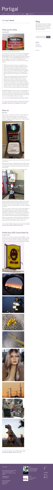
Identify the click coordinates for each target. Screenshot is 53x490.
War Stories (38, 44)
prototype (4, 225)
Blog (18, 13)
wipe (22, 225)
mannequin (4, 452)
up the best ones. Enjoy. (24, 241)
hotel (24, 451)
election (11, 102)
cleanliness (11, 224)
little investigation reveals (18, 58)
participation (4, 103)
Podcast (22, 13)
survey (13, 103)
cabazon (10, 451)
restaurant (10, 103)
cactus (13, 451)
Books (8, 13)
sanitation (15, 225)
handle (28, 224)
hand (25, 224)
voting (25, 103)
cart (5, 224)
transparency (17, 103)
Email (46, 478)
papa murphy (25, 102)
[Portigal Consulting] (10, 11)
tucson (22, 103)
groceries (22, 224)
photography (9, 452)
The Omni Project (39, 46)
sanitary (11, 225)
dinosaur (21, 451)
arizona (5, 102)
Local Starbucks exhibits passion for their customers (18, 98)
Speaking (13, 13)
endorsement (16, 102)
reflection (14, 452)
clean (7, 224)
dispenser (15, 224)
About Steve (37, 50)
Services (3, 13)
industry (21, 102)
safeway (7, 225)
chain (9, 102)
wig (20, 452)
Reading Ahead (38, 45)
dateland (17, 451)
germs (19, 224)
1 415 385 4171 (5, 477)
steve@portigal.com (31, 13)
